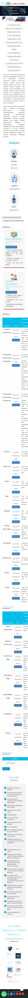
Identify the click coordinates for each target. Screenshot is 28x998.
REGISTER (16, 340)
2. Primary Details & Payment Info (13, 221)
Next (6, 768)
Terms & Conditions (16, 991)
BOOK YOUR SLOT (11, 247)
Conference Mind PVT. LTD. (19, 995)
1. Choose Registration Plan (11, 217)
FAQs (8, 991)
